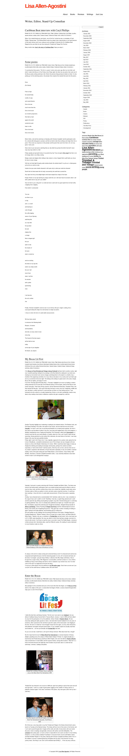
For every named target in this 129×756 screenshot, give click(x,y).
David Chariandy (33, 364)
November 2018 (87, 43)
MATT (102, 150)
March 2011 (86, 83)
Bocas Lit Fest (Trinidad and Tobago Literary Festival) (42, 371)
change (94, 139)
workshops (73, 580)
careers (87, 137)
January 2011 (86, 88)
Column (49, 65)
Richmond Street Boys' (44, 366)
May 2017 (85, 57)
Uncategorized (87, 128)
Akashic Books (64, 619)
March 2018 (86, 47)
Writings (90, 14)
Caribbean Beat (62, 33)
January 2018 (86, 52)
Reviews (81, 14)
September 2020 (87, 38)
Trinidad (101, 158)
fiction (58, 364)
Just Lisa (99, 14)
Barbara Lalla (61, 362)
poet (34, 366)
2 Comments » (70, 66)
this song (65, 153)
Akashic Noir (58, 578)
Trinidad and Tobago (53, 35)
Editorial (85, 116)
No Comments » (67, 35)
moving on (89, 152)
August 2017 (86, 55)
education (85, 143)
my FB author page (55, 565)
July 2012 (85, 62)
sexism (91, 156)
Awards (85, 109)
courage (95, 141)
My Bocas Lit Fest (34, 359)
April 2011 (85, 81)
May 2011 (85, 78)
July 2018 (85, 45)
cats (92, 139)
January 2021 (86, 33)
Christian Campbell (69, 65)
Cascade (27, 428)
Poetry (53, 65)
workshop (27, 368)
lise (40, 33)
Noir (93, 152)
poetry (40, 66)
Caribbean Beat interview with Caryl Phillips (47, 30)
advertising (84, 135)
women (83, 167)
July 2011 (85, 73)
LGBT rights (99, 145)
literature (31, 35)
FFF (84, 118)
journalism (27, 580)
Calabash (74, 578)
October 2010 (86, 92)
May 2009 (85, 102)
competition (89, 141)
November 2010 (87, 90)
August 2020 (86, 40)
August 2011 (86, 71)
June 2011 (86, 76)
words (59, 35)
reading (34, 35)
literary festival (71, 364)
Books (72, 14)
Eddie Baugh (46, 364)
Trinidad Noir (51, 628)
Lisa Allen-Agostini (45, 6)
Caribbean (56, 33)
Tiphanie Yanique (53, 366)
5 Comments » (36, 368)
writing (62, 35)
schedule (27, 732)
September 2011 (87, 69)
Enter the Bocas (32, 575)
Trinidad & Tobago (44, 35)
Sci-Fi (88, 156)
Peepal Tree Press (51, 506)
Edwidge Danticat (53, 364)
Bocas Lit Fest (61, 65)
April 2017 (85, 59)
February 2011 (87, 85)
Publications (86, 123)
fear (94, 143)
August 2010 (86, 97)
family (91, 143)
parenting (93, 154)
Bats (96, 135)
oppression (85, 154)
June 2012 (86, 64)
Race (102, 154)
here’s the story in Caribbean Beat (44, 47)
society (96, 156)
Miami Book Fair (45, 580)
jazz (74, 65)
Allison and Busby (30, 506)
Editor (100, 141)
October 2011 (86, 66)
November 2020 (87, 36)
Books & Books (71, 638)
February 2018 (87, 50)
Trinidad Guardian (98, 165)
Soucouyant (70, 432)
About (65, 14)
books (69, 578)
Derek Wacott (40, 364)
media (84, 152)
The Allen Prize (87, 125)
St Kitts (38, 35)
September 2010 (87, 95)
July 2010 (85, 100)
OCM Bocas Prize (29, 366)
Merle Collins (36, 66)
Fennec (97, 143)
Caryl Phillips (68, 33)
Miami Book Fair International (49, 635)
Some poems (31, 61)
